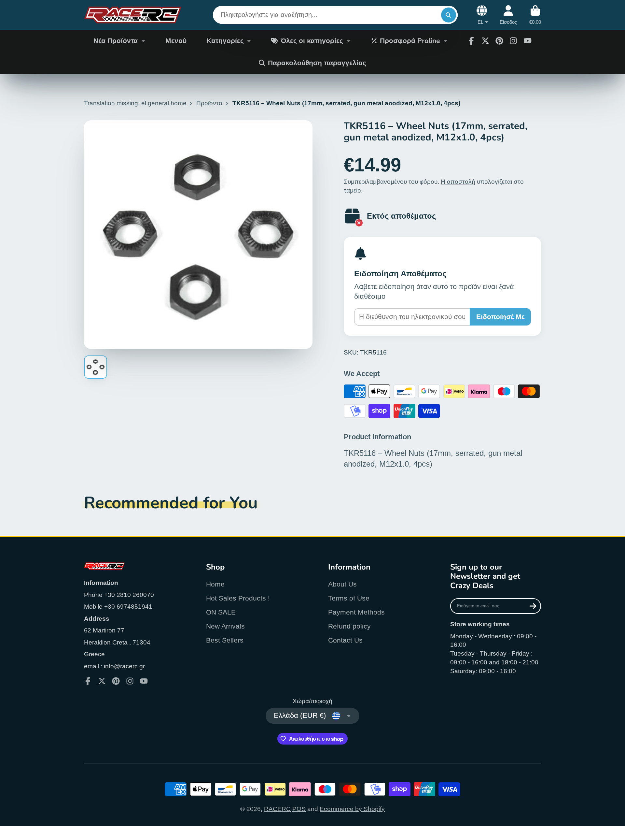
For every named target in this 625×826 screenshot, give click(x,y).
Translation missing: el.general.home (135, 103)
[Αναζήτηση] (448, 14)
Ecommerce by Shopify (352, 808)
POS (299, 808)
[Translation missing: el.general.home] (133, 15)
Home (215, 584)
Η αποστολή (458, 181)
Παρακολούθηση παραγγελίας (317, 62)
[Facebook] (471, 41)
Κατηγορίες (225, 40)
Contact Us (345, 640)
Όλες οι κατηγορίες (312, 40)
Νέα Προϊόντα (115, 40)
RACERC (277, 808)
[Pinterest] (499, 41)
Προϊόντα (209, 103)
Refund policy (349, 626)
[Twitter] (485, 41)
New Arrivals (225, 626)
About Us (342, 584)
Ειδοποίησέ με (500, 316)
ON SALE (221, 612)
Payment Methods (356, 612)
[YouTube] (528, 41)
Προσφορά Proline (410, 40)
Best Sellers (224, 640)
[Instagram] (513, 41)
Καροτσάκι (535, 15)
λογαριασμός (508, 15)
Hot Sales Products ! (238, 598)
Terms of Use (348, 598)
